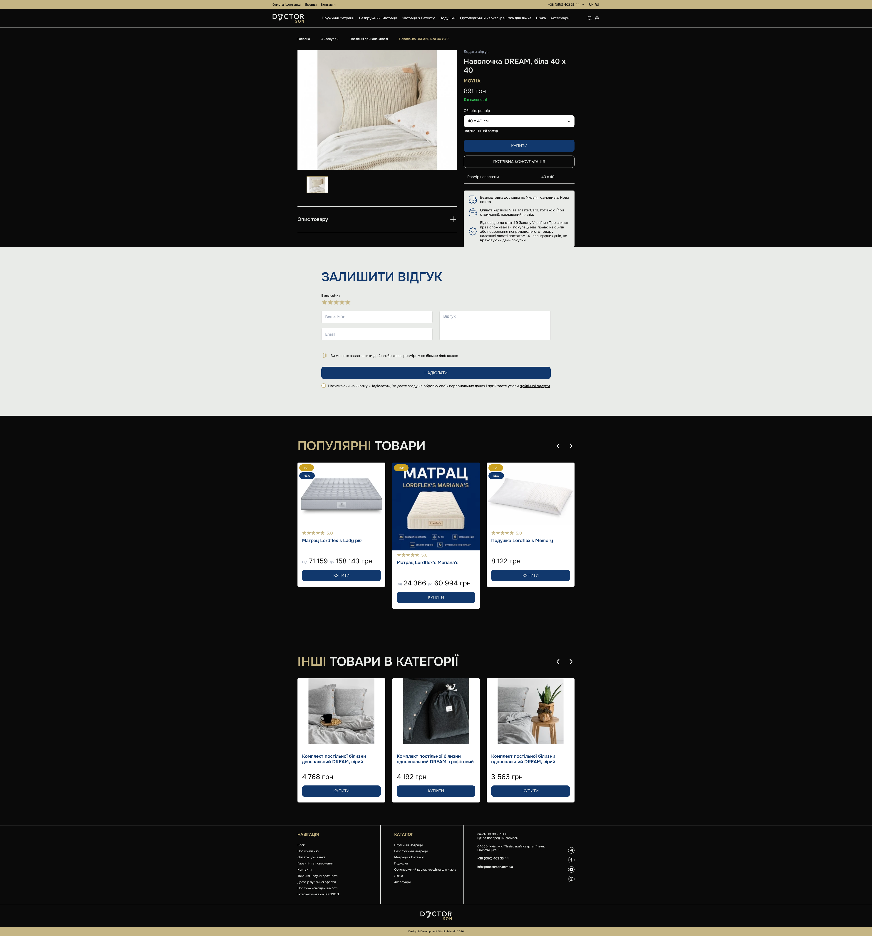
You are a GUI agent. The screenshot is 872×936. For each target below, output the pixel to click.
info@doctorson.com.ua (495, 867)
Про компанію (308, 851)
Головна (303, 39)
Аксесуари (560, 18)
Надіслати (436, 372)
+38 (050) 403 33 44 (564, 4)
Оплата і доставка (286, 4)
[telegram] (571, 850)
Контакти (328, 4)
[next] (571, 446)
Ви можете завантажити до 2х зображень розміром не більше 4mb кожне (394, 355)
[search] (589, 18)
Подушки (447, 18)
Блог (301, 845)
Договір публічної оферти (316, 882)
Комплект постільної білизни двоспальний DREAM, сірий (334, 759)
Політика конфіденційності (317, 888)
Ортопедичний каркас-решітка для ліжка (495, 18)
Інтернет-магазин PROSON (318, 894)
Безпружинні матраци (378, 18)
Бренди (311, 4)
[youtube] (571, 869)
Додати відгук (476, 52)
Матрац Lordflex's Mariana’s (427, 562)
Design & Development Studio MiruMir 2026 (436, 931)
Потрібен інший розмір (481, 131)
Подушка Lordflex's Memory (522, 540)
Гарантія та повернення (315, 863)
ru (597, 5)
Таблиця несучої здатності (317, 876)
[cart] (597, 18)
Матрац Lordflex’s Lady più (332, 540)
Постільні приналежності (369, 39)
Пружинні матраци (338, 18)
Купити (519, 145)
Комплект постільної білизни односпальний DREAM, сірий (523, 759)
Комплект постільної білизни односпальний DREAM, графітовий (435, 759)
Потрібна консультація (519, 161)
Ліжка (541, 18)
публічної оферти (535, 386)
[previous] (558, 446)
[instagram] (571, 879)
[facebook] (571, 860)
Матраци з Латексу (418, 18)
